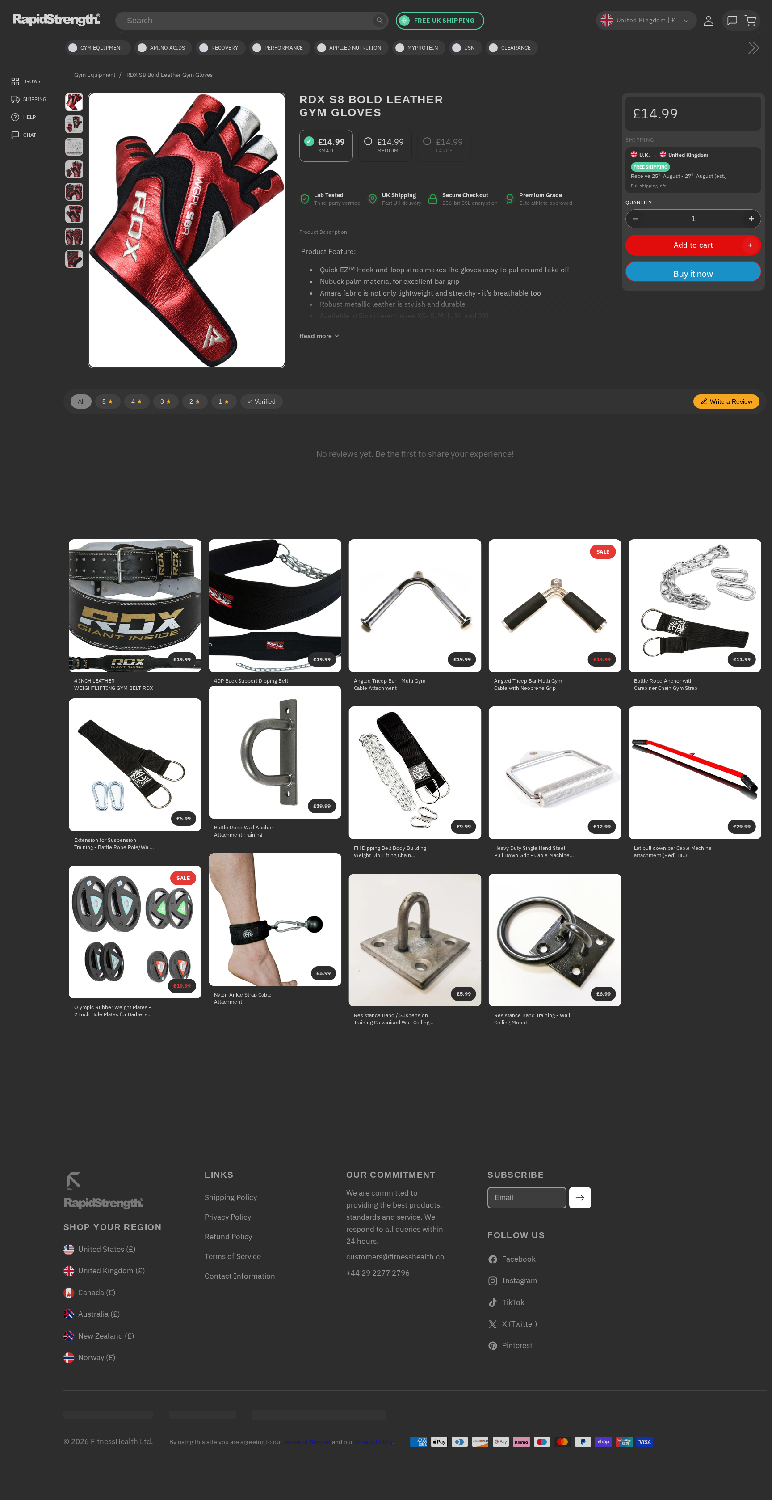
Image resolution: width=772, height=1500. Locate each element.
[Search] (379, 20)
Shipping (640, 139)
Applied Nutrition (355, 47)
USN (469, 47)
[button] (750, 21)
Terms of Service (233, 1256)
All (81, 401)
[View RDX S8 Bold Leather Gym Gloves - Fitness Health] (74, 102)
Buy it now (693, 274)
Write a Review (731, 401)
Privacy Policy (228, 1217)
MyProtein (422, 47)
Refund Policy (228, 1237)
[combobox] (252, 21)
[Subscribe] (580, 1197)
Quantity (638, 202)
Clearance (516, 47)
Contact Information (240, 1276)
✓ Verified (262, 401)
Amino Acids (167, 47)
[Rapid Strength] (56, 19)
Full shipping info (649, 186)
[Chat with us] (732, 21)
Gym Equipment (95, 75)
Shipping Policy (231, 1197)
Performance (283, 47)
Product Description (323, 231)
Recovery (224, 47)
